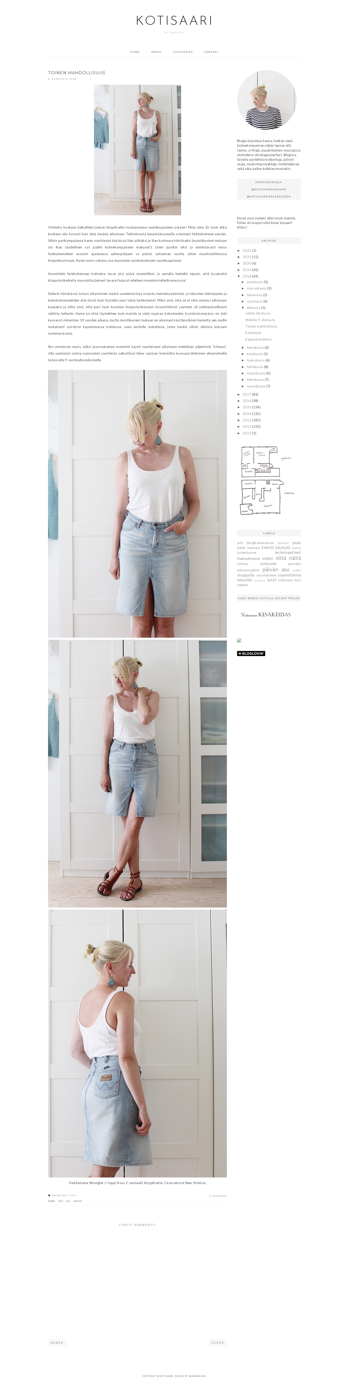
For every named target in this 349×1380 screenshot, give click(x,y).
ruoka (297, 570)
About (156, 52)
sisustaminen (266, 575)
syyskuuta (255, 301)
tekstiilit (244, 580)
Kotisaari (174, 21)
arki (240, 543)
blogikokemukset (260, 543)
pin (68, 1201)
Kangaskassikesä (258, 339)
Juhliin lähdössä (257, 313)
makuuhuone (248, 558)
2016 (247, 401)
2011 (247, 433)
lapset (296, 547)
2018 (247, 276)
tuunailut (260, 580)
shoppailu (246, 575)
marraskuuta (257, 288)
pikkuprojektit (248, 570)
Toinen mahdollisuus (261, 326)
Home (135, 52)
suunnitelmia (289, 575)
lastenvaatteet (288, 552)
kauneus (254, 548)
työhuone (285, 580)
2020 (247, 263)
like (60, 1201)
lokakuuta (255, 295)
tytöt (271, 580)
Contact (211, 52)
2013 (247, 420)
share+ (78, 1201)
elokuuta (254, 308)
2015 (247, 407)
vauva (242, 584)
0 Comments (218, 1196)
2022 (247, 250)
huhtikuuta (255, 367)
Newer (57, 1343)
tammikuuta (256, 386)
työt (297, 580)
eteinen (283, 543)
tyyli (73, 1195)
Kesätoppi (253, 333)
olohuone (268, 563)
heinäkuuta (256, 347)
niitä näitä (288, 558)
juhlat (241, 548)
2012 (247, 426)
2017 (247, 394)
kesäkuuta (255, 354)
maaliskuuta (256, 373)
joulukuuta (255, 282)
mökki (267, 558)
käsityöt (283, 547)
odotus (242, 564)
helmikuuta (256, 380)
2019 (247, 270)
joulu (296, 542)
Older (218, 1343)
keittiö (268, 547)
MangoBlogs (197, 1375)
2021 (247, 257)
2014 (247, 414)
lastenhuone (246, 552)
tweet (51, 1201)
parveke (294, 564)
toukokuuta (256, 360)
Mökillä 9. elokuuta (260, 320)
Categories (183, 52)
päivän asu (60, 1195)
